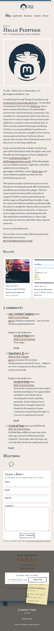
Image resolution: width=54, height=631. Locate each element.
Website (8, 498)
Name (7, 482)
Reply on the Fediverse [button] (19, 332)
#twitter (28, 34)
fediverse (35, 106)
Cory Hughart (41, 588)
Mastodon (37, 171)
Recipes (28, 15)
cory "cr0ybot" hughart (21, 313)
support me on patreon (28, 568)
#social (22, 34)
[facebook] (27, 560)
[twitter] (17, 560)
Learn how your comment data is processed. (38, 541)
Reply (16, 347)
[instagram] (31, 560)
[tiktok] (36, 560)
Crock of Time (22, 335)
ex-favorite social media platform (20, 102)
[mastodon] (22, 560)
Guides (37, 15)
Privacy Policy (27, 618)
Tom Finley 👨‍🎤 (16, 353)
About (45, 15)
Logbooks (17, 15)
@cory (11, 320)
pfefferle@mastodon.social (17, 161)
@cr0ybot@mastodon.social (17, 240)
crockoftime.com (38, 425)
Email (7, 490)
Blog (8, 15)
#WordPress (36, 34)
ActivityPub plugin (18, 157)
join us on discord (27, 565)
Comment (9, 506)
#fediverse (14, 34)
